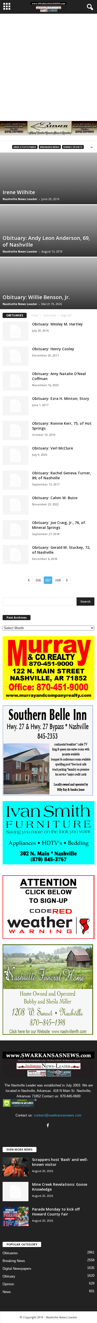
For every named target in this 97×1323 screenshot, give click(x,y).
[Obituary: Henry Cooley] (15, 356)
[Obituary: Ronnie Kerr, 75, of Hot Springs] (15, 430)
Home (34, 315)
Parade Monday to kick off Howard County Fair (56, 1211)
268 (58, 580)
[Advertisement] (48, 64)
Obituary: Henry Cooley (53, 348)
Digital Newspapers (17, 1269)
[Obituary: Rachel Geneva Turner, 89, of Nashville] (15, 480)
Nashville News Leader (20, 199)
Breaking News (49, 147)
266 (38, 580)
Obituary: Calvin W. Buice (54, 497)
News (7, 1292)
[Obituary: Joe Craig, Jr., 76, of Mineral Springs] (15, 529)
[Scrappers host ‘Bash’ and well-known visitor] (15, 1166)
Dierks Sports (73, 147)
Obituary (9, 1276)
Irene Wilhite (19, 192)
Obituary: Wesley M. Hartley (57, 324)
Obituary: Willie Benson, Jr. (36, 297)
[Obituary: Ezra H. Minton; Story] (15, 405)
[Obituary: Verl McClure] (15, 455)
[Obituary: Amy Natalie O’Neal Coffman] (15, 381)
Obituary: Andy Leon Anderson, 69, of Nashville (46, 241)
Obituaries (49, 315)
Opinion (8, 1284)
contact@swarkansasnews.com (57, 1115)
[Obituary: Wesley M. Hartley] (15, 331)
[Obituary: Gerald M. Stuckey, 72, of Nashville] (15, 554)
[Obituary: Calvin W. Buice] (15, 505)
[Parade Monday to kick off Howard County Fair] (15, 1216)
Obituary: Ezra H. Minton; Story (60, 398)
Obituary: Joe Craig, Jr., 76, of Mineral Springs (58, 525)
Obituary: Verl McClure (52, 448)
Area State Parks (24, 147)
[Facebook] (48, 1126)
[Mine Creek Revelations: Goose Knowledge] (15, 1191)
